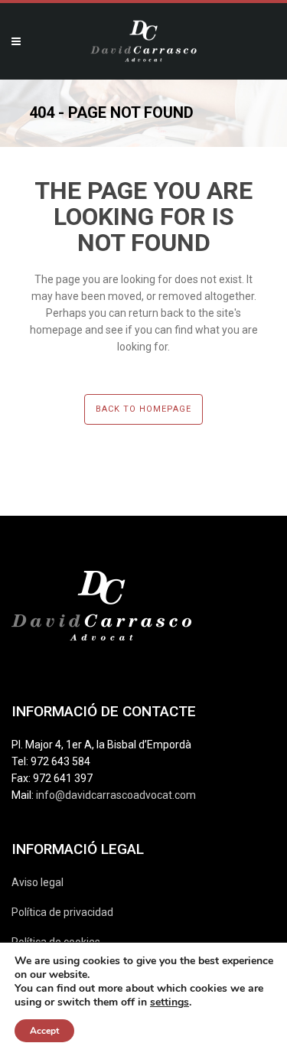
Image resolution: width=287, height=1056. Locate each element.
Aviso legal (37, 882)
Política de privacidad (62, 912)
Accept (44, 1031)
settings (169, 1002)
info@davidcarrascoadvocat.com (116, 795)
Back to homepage (143, 409)
